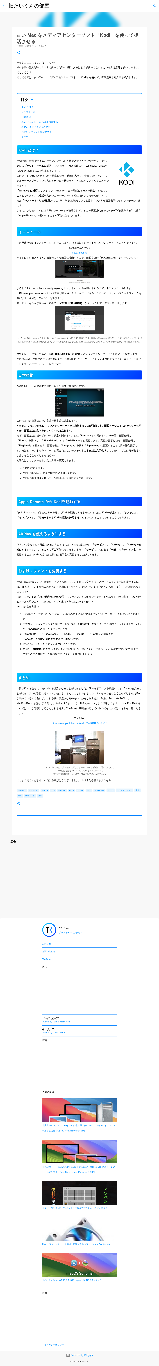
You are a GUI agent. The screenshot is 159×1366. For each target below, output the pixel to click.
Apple (45, 790)
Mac (89, 790)
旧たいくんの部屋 (29, 6)
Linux (80, 790)
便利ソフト (30, 795)
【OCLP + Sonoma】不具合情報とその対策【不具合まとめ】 (72, 1280)
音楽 (137, 790)
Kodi (71, 790)
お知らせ (46, 943)
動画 (20, 795)
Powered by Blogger (81, 1355)
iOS (53, 790)
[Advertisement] (79, 881)
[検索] (155, 6)
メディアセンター (124, 790)
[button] (18, 53)
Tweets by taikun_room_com (56, 1021)
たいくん (64, 927)
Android (33, 790)
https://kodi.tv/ (79, 252)
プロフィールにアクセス (71, 932)
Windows (99, 790)
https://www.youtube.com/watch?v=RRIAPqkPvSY (79, 723)
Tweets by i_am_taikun (53, 1032)
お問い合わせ (48, 951)
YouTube (46, 959)
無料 (40, 795)
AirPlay (22, 790)
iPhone (62, 790)
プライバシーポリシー (53, 1344)
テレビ (110, 790)
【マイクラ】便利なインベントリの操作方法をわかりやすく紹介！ (74, 1208)
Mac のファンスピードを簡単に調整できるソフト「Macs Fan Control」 (77, 1244)
